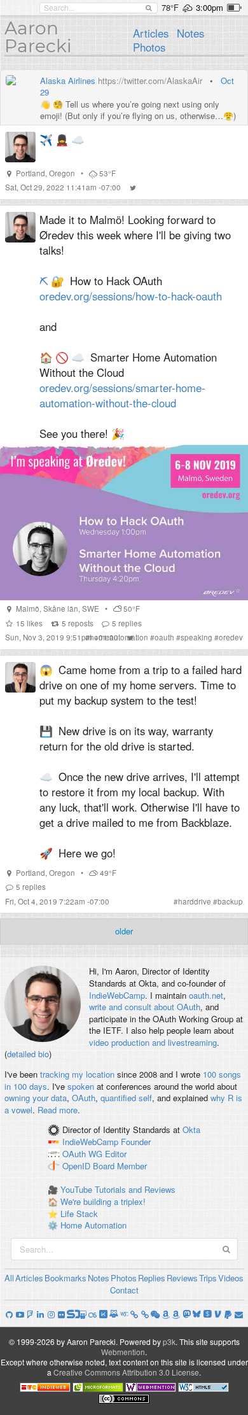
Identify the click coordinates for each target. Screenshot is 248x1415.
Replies (151, 1278)
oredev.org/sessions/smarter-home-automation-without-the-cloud (122, 395)
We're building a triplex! (103, 1201)
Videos (231, 1278)
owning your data (35, 1098)
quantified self (126, 1098)
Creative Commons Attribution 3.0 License (126, 1372)
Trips (208, 1278)
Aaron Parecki (38, 37)
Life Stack (79, 1213)
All (9, 1278)
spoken (80, 1086)
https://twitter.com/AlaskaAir (150, 80)
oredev (231, 637)
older (124, 931)
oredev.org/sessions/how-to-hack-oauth (130, 296)
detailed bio (28, 1054)
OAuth (83, 1098)
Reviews (182, 1278)
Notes (190, 33)
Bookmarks (65, 1278)
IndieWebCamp (117, 995)
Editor (116, 1154)
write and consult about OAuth (144, 1007)
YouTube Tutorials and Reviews (118, 1189)
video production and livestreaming (153, 1042)
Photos (149, 47)
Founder (136, 1142)
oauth (164, 637)
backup (230, 901)
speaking (196, 637)
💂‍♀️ (62, 139)
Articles (151, 33)
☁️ (78, 139)
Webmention (123, 1351)
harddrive (194, 901)
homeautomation (119, 637)
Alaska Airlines (67, 80)
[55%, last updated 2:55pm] (234, 7)
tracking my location (77, 1074)
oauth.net (206, 995)
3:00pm (209, 7)
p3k (169, 1341)
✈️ (46, 139)
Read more (58, 1110)
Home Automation (93, 1225)
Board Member (120, 1166)
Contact (124, 1290)
